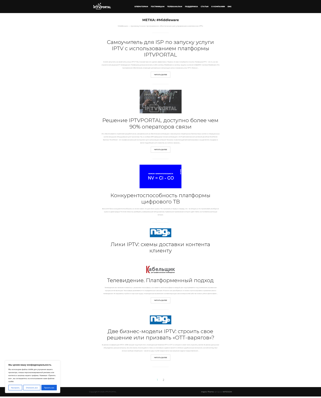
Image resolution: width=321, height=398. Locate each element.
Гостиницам (157, 6)
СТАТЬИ (204, 6)
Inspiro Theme (207, 392)
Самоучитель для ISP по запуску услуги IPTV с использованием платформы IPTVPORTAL (160, 48)
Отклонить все (32, 387)
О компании (218, 6)
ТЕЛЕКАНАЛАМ (174, 6)
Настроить (15, 387)
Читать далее (162, 75)
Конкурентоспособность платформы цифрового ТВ (160, 198)
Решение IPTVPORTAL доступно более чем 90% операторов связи (160, 123)
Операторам (141, 6)
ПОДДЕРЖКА (191, 6)
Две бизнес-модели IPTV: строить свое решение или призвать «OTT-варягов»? (160, 334)
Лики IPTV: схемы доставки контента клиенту (160, 247)
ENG (229, 6)
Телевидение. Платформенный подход (160, 280)
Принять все (49, 387)
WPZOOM (227, 392)
